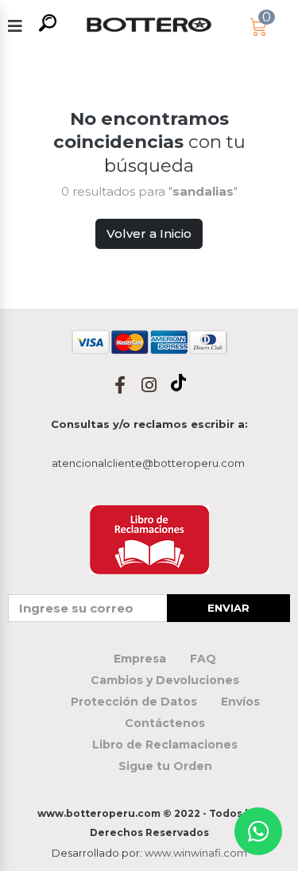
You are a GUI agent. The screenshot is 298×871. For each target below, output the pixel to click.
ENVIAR (228, 607)
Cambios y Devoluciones (165, 680)
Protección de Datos (134, 701)
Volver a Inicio (149, 233)
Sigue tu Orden (165, 766)
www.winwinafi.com (196, 852)
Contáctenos (165, 723)
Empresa (140, 658)
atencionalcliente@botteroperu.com (148, 463)
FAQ (203, 658)
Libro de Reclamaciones (165, 744)
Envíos (240, 701)
